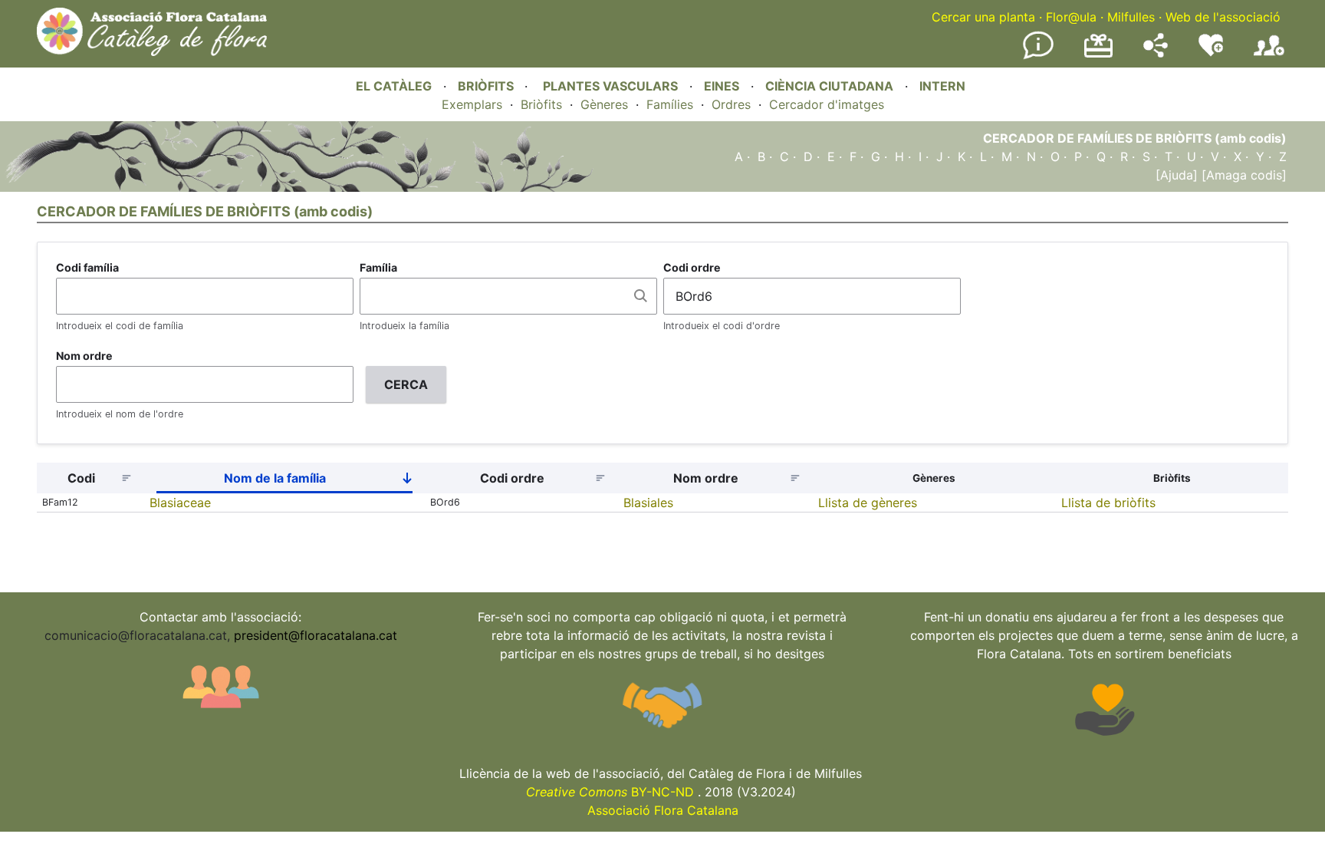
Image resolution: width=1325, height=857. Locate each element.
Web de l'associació (1223, 17)
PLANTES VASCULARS (610, 86)
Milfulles (1131, 17)
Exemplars (472, 104)
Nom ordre (84, 355)
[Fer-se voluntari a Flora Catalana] (1210, 53)
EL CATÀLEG (394, 86)
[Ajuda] (1177, 175)
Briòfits (541, 104)
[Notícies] (1038, 56)
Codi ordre (692, 267)
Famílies (669, 104)
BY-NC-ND (610, 791)
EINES (721, 86)
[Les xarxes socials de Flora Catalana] (1155, 53)
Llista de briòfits (1108, 502)
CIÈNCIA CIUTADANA (829, 86)
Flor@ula (1071, 17)
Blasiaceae (180, 502)
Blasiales (648, 502)
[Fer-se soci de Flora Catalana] (1269, 56)
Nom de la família (324, 481)
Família (378, 267)
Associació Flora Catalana (662, 810)
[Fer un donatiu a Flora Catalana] (1098, 55)
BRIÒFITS (487, 86)
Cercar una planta (983, 17)
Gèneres (604, 104)
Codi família (87, 267)
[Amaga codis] (1242, 175)
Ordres (731, 104)
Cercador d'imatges (826, 104)
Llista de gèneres (867, 502)
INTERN (942, 86)
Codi (81, 478)
